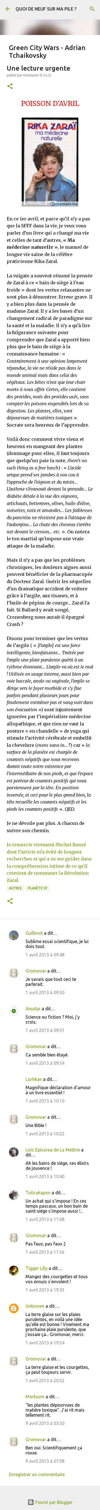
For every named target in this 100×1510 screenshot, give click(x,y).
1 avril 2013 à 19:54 (45, 1342)
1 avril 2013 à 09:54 (45, 1063)
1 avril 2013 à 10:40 (45, 1176)
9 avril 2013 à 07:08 (45, 1461)
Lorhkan (34, 1079)
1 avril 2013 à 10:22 (45, 1133)
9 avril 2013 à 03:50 (45, 1423)
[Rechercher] (92, 9)
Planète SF (37, 888)
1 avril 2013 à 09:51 (45, 1030)
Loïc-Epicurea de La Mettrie (53, 1149)
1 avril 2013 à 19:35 (45, 1289)
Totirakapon (38, 1192)
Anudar (33, 1008)
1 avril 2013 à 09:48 (45, 954)
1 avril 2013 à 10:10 (45, 1100)
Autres (15, 888)
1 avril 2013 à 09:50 (45, 992)
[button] (10, 86)
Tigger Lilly (37, 1268)
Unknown (35, 1305)
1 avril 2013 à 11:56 (45, 1252)
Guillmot (34, 933)
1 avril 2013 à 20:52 (45, 1380)
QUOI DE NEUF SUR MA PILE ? (46, 8)
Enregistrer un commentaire (37, 1474)
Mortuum (35, 1396)
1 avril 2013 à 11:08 (45, 1219)
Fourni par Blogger (53, 1502)
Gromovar (36, 970)
